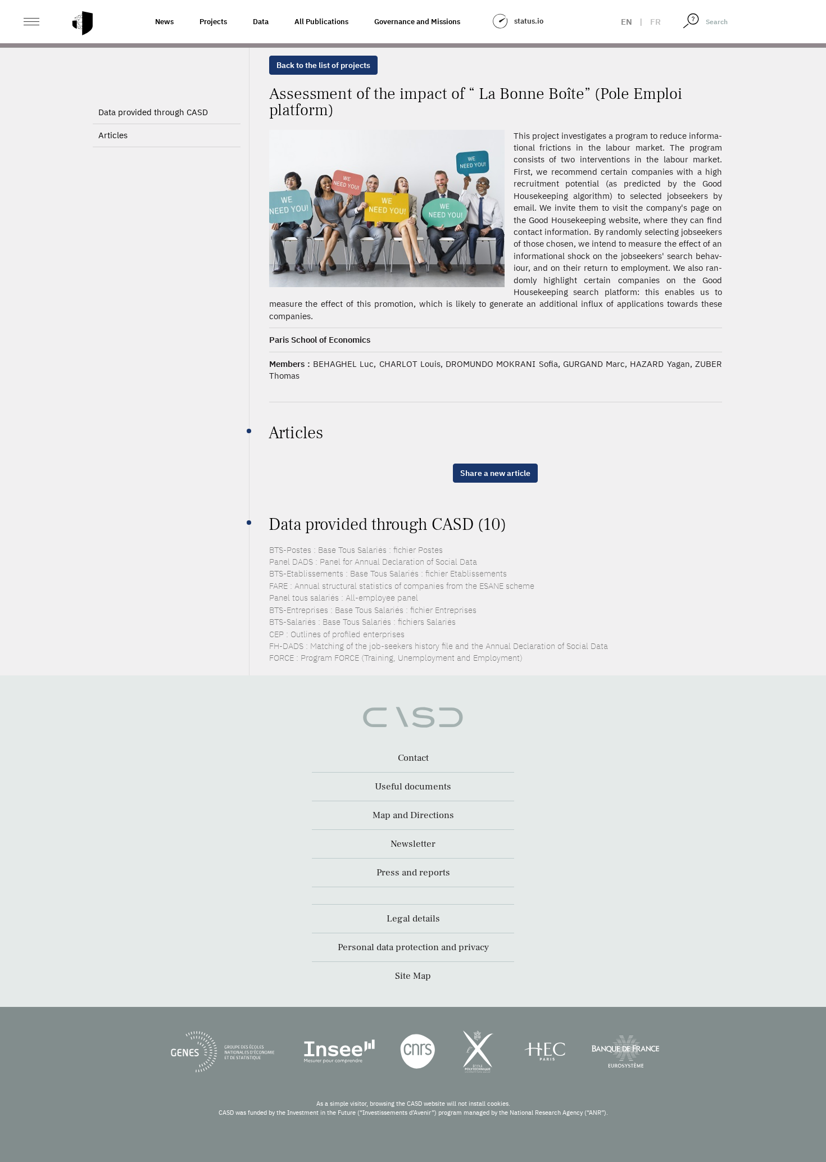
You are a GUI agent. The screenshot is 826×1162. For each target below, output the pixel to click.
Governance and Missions (417, 21)
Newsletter (413, 844)
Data (261, 21)
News (164, 21)
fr (655, 21)
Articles (113, 135)
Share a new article (495, 473)
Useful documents (413, 786)
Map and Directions (413, 815)
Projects (213, 21)
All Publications (321, 21)
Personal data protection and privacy (413, 947)
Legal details (413, 919)
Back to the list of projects (323, 65)
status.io (528, 21)
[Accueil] (82, 23)
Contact (413, 758)
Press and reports (413, 872)
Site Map (413, 976)
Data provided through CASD (153, 112)
